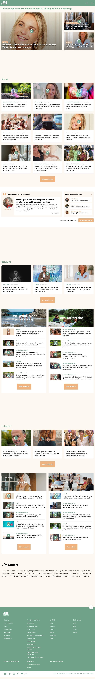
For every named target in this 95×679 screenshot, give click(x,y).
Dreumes (52, 626)
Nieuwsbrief (7, 632)
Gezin (74, 626)
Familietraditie (31, 641)
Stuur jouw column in (86, 220)
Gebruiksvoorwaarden (33, 664)
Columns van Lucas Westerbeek (32, 653)
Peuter (52, 629)
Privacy (29, 667)
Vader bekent (31, 629)
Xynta (91, 673)
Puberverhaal (31, 638)
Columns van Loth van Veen (35, 657)
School (75, 632)
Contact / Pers (8, 629)
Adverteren (7, 635)
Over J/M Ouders (8, 623)
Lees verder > (55, 213)
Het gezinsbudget (32, 626)
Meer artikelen (47, 179)
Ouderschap (77, 620)
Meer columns (47, 300)
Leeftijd (52, 620)
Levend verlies (31, 632)
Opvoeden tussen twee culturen (34, 648)
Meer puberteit (47, 464)
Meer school (71, 547)
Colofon (6, 626)
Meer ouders (24, 547)
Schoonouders (31, 644)
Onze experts (8, 638)
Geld (74, 623)
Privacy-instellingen (56, 662)
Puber (51, 638)
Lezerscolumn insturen (11, 662)
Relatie (75, 629)
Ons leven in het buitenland (35, 635)
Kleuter (52, 632)
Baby (51, 623)
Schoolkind (53, 635)
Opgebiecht (30, 623)
